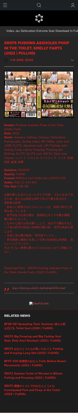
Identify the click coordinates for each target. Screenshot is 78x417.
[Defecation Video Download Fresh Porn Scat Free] (39, 18)
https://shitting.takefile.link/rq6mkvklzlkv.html (38, 288)
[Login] (73, 5)
